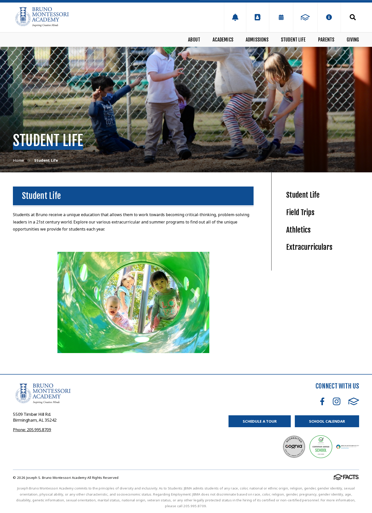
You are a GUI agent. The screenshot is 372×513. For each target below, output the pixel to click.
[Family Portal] (305, 17)
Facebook (322, 401)
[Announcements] (235, 17)
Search (350, 17)
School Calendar (327, 421)
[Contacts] (257, 17)
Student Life (293, 40)
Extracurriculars (309, 247)
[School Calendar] (281, 17)
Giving (353, 40)
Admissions (257, 40)
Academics (223, 40)
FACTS (353, 401)
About (194, 40)
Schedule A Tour (260, 421)
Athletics (298, 229)
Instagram (336, 401)
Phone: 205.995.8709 (32, 430)
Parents (326, 40)
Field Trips (300, 212)
